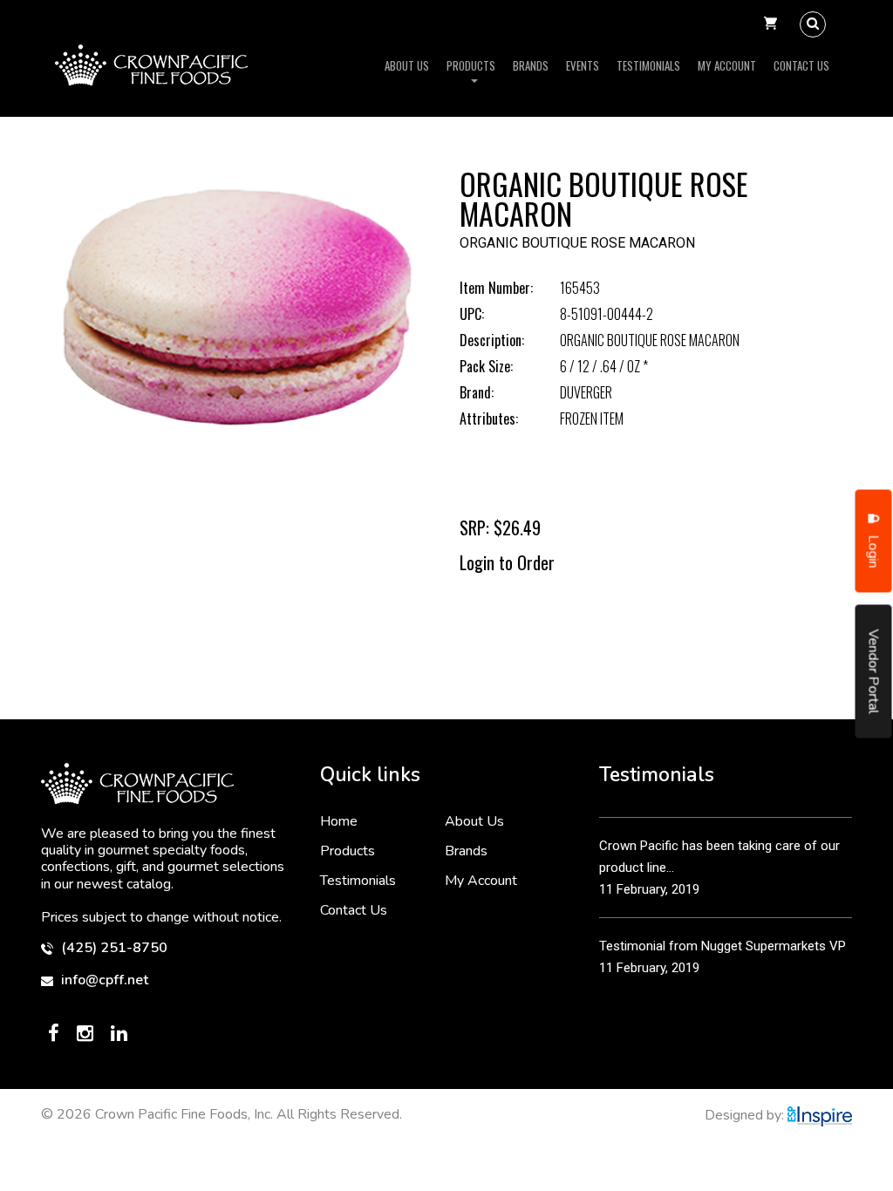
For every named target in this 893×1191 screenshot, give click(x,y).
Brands (531, 65)
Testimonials (648, 65)
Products (470, 65)
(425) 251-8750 (112, 948)
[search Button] (813, 24)
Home (339, 821)
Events (582, 65)
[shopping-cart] (770, 24)
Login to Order (507, 562)
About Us (407, 65)
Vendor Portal (873, 672)
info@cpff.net (103, 980)
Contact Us (801, 65)
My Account (727, 65)
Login (873, 550)
